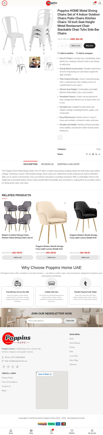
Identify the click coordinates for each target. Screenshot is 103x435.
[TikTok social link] (17, 367)
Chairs (72, 347)
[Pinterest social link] (93, 154)
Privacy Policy (7, 378)
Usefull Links (9, 373)
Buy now (89, 46)
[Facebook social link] (87, 154)
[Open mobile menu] (4, 3)
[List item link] (22, 357)
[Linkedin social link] (96, 154)
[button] (17, 257)
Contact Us (6, 386)
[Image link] (16, 338)
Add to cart (75, 46)
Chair (98, 149)
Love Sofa (74, 356)
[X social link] (89, 154)
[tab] (30, 164)
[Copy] (60, 137)
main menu (75, 334)
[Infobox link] (17, 292)
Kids (71, 351)
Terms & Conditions (9, 382)
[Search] (99, 3)
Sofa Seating (75, 343)
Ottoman (73, 364)
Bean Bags (74, 360)
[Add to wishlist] (31, 203)
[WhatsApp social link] (99, 154)
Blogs (4, 391)
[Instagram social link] (8, 367)
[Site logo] (51, 3)
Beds (72, 339)
